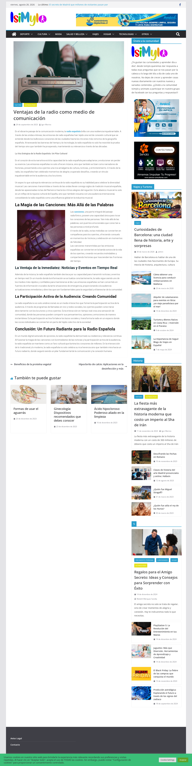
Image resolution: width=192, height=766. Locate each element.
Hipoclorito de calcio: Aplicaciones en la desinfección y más (101, 366)
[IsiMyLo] (14, 34)
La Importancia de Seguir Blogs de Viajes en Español (166, 342)
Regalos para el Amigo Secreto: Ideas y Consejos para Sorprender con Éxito (156, 580)
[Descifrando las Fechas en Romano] (141, 457)
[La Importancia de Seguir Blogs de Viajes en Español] (141, 344)
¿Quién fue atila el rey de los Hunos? (166, 507)
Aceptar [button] (183, 759)
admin (160, 251)
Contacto (15, 744)
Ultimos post (30, 105)
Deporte (25, 34)
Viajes (95, 34)
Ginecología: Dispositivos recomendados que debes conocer (67, 415)
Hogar (107, 34)
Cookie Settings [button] (167, 759)
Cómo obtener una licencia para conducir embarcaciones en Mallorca (164, 279)
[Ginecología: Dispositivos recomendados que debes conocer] (69, 387)
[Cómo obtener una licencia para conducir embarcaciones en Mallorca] (141, 281)
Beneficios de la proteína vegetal (33, 364)
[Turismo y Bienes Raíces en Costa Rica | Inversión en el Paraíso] (141, 325)
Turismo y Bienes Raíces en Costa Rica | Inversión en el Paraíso (166, 322)
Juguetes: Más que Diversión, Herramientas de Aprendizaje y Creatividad (165, 652)
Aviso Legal (16, 738)
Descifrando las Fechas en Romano (165, 455)
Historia (138, 397)
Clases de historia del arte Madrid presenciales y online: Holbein (166, 473)
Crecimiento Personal (144, 560)
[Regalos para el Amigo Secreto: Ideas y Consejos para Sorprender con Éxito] (157, 542)
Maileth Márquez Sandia (147, 599)
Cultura (42, 34)
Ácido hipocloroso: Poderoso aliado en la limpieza (109, 413)
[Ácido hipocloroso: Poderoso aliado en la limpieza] (109, 387)
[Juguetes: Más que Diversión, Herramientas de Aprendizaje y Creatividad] (141, 655)
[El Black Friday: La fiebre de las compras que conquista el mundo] (141, 676)
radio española (73, 131)
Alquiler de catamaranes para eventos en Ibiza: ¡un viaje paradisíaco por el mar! (165, 302)
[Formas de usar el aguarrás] (28, 387)
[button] (31, 34)
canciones (79, 212)
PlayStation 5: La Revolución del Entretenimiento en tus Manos (165, 630)
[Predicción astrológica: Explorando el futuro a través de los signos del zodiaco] (141, 696)
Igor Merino (46, 124)
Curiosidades (162, 560)
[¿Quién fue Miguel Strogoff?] (141, 493)
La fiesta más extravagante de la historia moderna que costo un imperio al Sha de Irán (154, 414)
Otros (145, 34)
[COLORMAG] (150, 48)
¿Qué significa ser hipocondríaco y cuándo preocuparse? (77, 4)
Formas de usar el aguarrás (26, 411)
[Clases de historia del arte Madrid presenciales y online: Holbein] (141, 475)
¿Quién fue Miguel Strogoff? (162, 491)
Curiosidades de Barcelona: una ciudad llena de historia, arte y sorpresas (153, 237)
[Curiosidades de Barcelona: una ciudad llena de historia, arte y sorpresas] (157, 205)
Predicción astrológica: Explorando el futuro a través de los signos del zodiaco (165, 694)
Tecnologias (126, 34)
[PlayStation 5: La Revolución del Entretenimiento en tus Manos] (141, 632)
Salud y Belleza (75, 34)
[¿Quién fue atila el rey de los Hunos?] (141, 509)
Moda (58, 34)
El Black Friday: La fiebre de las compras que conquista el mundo (165, 673)
